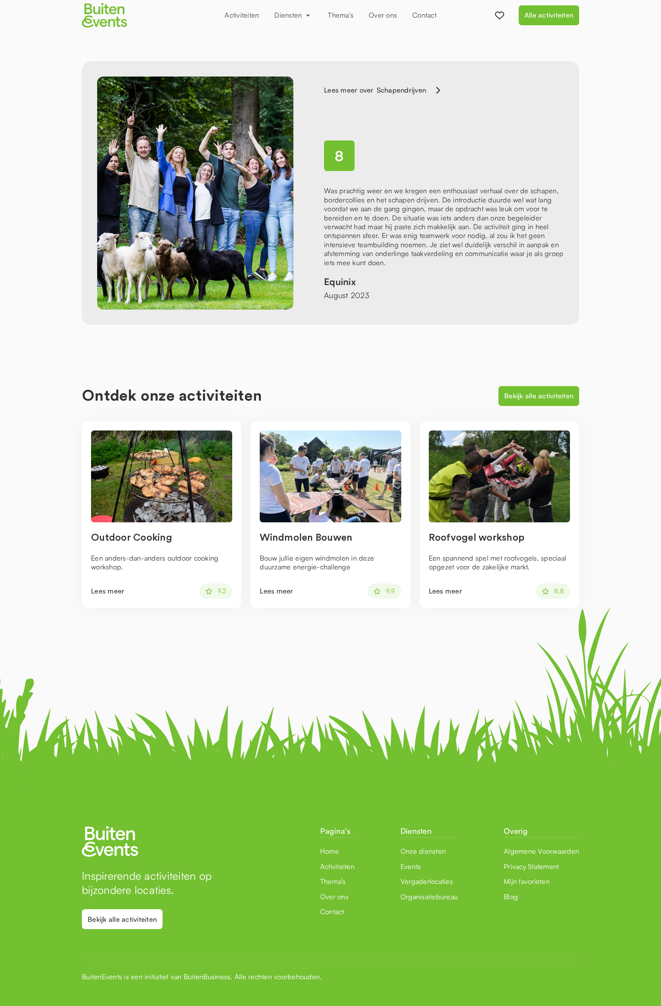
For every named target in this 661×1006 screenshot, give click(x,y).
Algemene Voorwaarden (541, 851)
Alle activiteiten (548, 15)
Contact (424, 15)
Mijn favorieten (527, 881)
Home (329, 851)
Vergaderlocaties (427, 881)
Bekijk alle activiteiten (538, 395)
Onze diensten (423, 851)
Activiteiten (242, 15)
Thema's (340, 15)
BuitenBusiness (207, 976)
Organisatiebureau (429, 896)
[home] (128, 15)
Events (411, 866)
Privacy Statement (531, 866)
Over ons (383, 15)
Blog (511, 896)
